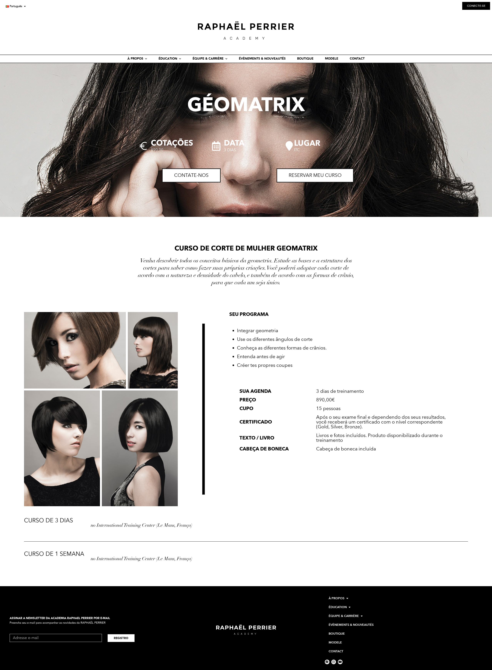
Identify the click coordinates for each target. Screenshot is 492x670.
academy (246, 634)
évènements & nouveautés (262, 58)
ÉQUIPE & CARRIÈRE (208, 58)
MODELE (331, 58)
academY (246, 38)
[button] (75, 350)
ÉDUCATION (168, 58)
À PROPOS (135, 58)
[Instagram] (333, 662)
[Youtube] (340, 662)
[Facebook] (327, 662)
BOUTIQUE (305, 58)
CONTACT (357, 58)
